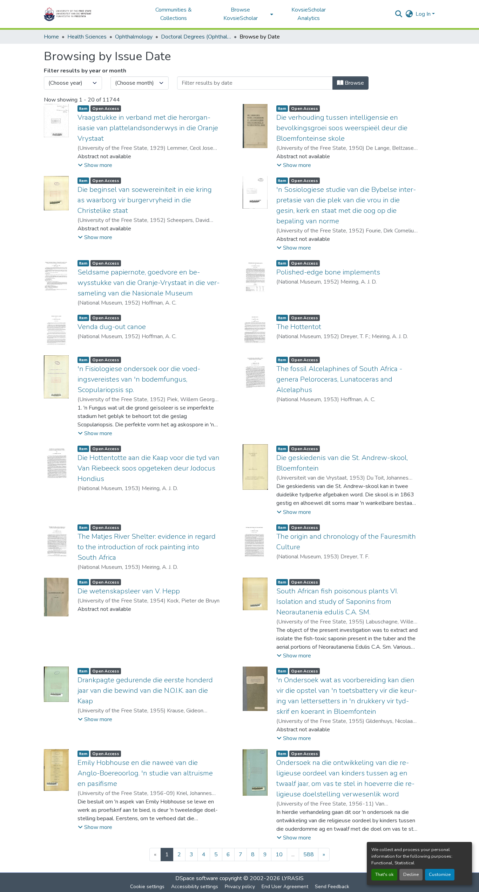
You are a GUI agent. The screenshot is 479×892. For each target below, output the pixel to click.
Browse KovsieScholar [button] (240, 14)
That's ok (384, 874)
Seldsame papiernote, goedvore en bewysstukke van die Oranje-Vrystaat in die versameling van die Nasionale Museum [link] (148, 282)
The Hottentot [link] (298, 327)
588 (308, 854)
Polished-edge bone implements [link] (328, 272)
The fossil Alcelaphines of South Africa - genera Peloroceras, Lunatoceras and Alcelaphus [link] (339, 379)
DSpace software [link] (196, 878)
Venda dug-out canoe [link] (111, 327)
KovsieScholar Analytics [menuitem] (308, 14)
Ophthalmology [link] (134, 37)
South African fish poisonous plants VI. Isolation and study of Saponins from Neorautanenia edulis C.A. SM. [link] (337, 601)
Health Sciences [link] (87, 37)
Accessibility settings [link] (194, 886)
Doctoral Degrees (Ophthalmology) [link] (196, 37)
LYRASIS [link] (293, 878)
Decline (411, 874)
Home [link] (51, 37)
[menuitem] (242, 14)
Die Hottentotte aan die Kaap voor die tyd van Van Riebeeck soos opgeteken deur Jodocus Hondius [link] (148, 468)
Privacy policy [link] (240, 886)
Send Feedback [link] (332, 886)
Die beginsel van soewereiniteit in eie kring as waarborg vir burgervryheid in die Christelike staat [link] (144, 200)
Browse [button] (353, 83)
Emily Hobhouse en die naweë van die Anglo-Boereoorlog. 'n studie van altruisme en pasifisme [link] (145, 773)
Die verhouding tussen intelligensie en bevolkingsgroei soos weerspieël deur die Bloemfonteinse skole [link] (341, 128)
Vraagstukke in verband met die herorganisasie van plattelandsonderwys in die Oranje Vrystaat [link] (147, 128)
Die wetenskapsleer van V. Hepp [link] (128, 591)
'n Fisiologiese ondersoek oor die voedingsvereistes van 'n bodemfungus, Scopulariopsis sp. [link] (138, 379)
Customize (440, 874)
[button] (89, 14)
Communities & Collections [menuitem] (173, 14)
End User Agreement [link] (285, 886)
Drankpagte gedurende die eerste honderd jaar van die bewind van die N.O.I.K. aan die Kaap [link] (145, 690)
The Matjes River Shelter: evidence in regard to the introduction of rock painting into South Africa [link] (146, 547)
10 (279, 854)
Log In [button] (424, 14)
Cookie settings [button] (147, 886)
